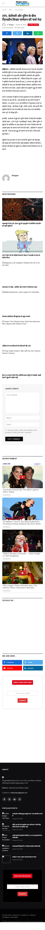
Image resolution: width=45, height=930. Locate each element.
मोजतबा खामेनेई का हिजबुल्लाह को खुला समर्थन (16, 316)
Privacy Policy (7, 915)
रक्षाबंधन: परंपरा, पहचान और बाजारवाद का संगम (24, 857)
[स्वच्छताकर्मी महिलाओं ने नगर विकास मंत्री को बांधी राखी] (6, 848)
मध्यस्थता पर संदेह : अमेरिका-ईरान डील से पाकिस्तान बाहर (19, 287)
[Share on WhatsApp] (38, 33)
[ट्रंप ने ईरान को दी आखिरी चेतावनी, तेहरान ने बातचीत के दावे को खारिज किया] (22, 241)
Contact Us (24, 915)
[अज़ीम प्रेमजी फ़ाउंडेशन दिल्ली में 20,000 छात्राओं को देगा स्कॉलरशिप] (6, 837)
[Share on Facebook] (7, 33)
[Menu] (3, 3)
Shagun (11, 25)
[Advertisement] (22, 626)
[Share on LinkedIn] (27, 33)
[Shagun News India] (22, 3)
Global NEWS (33, 25)
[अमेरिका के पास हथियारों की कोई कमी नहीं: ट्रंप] (22, 331)
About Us (16, 915)
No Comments (8, 28)
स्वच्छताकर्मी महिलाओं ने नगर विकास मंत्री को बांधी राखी (26, 846)
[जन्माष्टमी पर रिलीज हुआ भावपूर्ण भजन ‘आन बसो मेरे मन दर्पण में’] (6, 816)
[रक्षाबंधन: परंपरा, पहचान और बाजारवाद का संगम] (6, 859)
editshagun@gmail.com (19, 793)
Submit (22, 700)
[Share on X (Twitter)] (17, 33)
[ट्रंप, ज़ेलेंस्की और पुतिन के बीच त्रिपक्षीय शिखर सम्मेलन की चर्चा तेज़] (22, 51)
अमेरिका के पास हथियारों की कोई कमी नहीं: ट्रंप (16, 346)
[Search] (42, 3)
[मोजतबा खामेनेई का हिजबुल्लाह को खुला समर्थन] (22, 302)
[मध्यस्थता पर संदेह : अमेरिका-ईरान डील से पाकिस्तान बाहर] (22, 273)
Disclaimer (14, 917)
